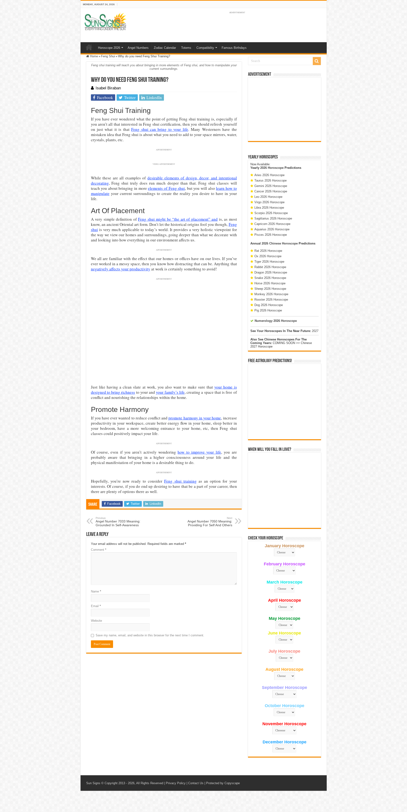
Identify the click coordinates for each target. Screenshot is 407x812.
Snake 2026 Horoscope (270, 278)
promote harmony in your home (194, 418)
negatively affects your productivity (120, 269)
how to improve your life (199, 452)
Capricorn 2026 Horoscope (272, 224)
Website (96, 620)
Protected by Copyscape (223, 783)
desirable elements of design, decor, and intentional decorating (164, 180)
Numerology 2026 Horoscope (276, 321)
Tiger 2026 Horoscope (269, 261)
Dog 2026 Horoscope (268, 305)
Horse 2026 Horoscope (269, 283)
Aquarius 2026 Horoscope (271, 229)
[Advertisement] (284, 109)
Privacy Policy (176, 783)
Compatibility (205, 48)
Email (96, 606)
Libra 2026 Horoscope (269, 207)
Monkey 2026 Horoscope (271, 294)
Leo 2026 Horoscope (268, 197)
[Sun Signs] (105, 21)
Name (96, 591)
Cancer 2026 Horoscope (270, 191)
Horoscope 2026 (109, 48)
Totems (186, 48)
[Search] (317, 61)
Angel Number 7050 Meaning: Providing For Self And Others (209, 522)
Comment (98, 549)
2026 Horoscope (272, 168)
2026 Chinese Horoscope (280, 243)
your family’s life (170, 392)
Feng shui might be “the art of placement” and (178, 219)
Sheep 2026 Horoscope (270, 288)
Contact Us (196, 783)
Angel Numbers (138, 48)
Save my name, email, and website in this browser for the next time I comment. (150, 635)
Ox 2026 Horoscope (267, 256)
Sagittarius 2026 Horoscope (273, 218)
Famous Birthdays (234, 48)
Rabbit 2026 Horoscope (270, 267)
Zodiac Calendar (165, 48)
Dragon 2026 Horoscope (270, 272)
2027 (315, 331)
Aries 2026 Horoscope (269, 175)
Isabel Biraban (108, 88)
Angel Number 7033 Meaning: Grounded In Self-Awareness (118, 522)
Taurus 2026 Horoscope (270, 180)
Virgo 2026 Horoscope (269, 202)
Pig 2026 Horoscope (268, 310)
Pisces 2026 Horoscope (270, 234)
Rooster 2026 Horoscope (271, 299)
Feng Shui (108, 56)
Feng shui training (180, 481)
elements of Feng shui (166, 188)
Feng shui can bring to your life (159, 129)
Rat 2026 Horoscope (268, 251)
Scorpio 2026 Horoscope (271, 213)
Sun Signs (93, 783)
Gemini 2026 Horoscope (270, 186)
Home (89, 47)
